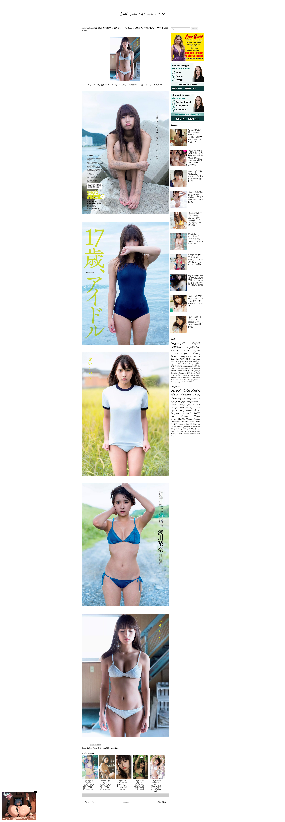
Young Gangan (186, 404)
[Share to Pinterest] (100, 745)
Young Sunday (176, 427)
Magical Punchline (185, 361)
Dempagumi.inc (186, 356)
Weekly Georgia (177, 434)
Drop (180, 373)
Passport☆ (187, 378)
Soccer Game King (193, 431)
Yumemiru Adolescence (192, 368)
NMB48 (176, 347)
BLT (198, 398)
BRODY (184, 422)
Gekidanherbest (195, 380)
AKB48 (195, 343)
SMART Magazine (193, 424)
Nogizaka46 (178, 343)
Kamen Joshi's (195, 373)
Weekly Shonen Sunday (189, 419)
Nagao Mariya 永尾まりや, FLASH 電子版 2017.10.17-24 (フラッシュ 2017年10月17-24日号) (195, 280)
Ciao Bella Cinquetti (183, 380)
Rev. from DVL (178, 364)
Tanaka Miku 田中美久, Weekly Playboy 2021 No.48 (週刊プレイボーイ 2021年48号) (195, 259)
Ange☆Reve (196, 378)
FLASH (175, 391)
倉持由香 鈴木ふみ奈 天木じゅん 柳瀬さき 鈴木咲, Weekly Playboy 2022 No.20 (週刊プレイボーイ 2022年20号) (195, 158)
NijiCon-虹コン (186, 359)
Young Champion (179, 407)
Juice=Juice (175, 359)
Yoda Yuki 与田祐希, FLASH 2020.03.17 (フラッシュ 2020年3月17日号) (195, 176)
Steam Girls (186, 373)
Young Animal (185, 410)
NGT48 (196, 350)
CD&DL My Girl (177, 429)
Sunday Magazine (190, 433)
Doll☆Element (181, 375)
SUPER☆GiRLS (103, 748)
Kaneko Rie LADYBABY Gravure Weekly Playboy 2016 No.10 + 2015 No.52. (195, 239)
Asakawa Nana (91, 748)
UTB (197, 404)
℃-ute (182, 366)
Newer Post (90, 802)
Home (125, 802)
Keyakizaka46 (193, 347)
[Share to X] (96, 745)
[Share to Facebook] (98, 745)
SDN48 (189, 382)
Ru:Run (184, 382)
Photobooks (175, 422)
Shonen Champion (180, 416)
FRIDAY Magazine (186, 398)
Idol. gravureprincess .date (142, 13)
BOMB (197, 413)
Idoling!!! (196, 361)
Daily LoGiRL (189, 429)
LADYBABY (175, 366)
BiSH (172, 380)
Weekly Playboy (115, 748)
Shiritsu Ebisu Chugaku (180, 371)
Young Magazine (181, 394)
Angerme (197, 356)
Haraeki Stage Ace (176, 382)
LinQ (172, 375)
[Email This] (91, 745)
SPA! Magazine (188, 401)
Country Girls (189, 366)
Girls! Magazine (181, 431)
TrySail (190, 375)
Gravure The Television (191, 427)
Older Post (161, 802)
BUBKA (187, 413)
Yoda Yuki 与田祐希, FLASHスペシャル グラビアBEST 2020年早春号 (195, 301)
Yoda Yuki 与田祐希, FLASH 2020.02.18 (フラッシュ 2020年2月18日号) (195, 322)
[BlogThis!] (94, 745)
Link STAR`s (194, 364)
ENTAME (175, 401)
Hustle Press (194, 422)
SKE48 (185, 350)
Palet (182, 378)
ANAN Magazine (177, 424)
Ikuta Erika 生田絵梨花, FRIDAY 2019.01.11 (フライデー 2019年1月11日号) (195, 197)
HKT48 (174, 350)
